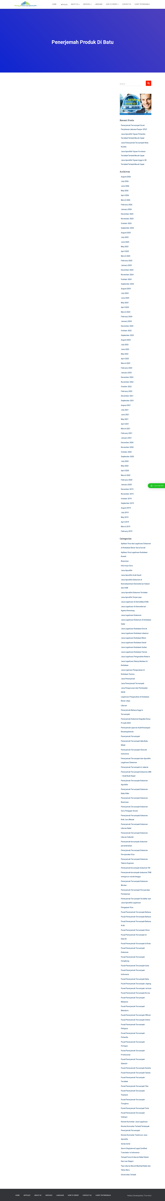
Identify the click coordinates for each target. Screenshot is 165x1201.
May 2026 (124, 191)
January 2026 (126, 209)
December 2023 (127, 326)
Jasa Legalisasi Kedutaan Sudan (134, 647)
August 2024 (126, 289)
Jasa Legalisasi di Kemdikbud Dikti (135, 602)
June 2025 (125, 242)
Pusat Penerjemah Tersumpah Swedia (136, 1068)
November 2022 (127, 382)
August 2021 (126, 405)
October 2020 (126, 452)
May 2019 (124, 517)
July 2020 (125, 461)
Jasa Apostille (126, 570)
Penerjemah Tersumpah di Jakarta (134, 767)
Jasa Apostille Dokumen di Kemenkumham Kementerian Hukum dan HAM (135, 584)
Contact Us (126, 4)
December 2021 (127, 396)
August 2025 (126, 233)
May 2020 (124, 466)
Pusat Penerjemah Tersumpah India (135, 966)
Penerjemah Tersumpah (130, 736)
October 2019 (126, 499)
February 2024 (126, 317)
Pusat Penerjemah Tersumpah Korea (135, 993)
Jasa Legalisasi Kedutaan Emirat (134, 629)
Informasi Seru (127, 566)
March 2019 (125, 526)
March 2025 (125, 256)
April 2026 (125, 195)
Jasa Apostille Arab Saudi (131, 575)
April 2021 (125, 424)
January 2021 (126, 438)
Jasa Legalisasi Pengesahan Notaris (135, 657)
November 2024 (127, 275)
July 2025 (125, 237)
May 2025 (124, 247)
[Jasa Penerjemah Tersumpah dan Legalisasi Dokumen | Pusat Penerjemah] (25, 4)
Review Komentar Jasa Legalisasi (134, 1122)
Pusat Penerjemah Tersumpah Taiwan (136, 1073)
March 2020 (125, 475)
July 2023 (125, 345)
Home (54, 4)
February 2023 (126, 368)
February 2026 (126, 205)
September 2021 (127, 401)
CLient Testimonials (142, 4)
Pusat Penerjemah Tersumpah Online (135, 1020)
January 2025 (126, 265)
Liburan (124, 706)
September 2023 (127, 335)
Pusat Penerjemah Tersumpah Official (136, 1015)
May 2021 (124, 419)
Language (98, 4)
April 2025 (125, 251)
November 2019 (127, 494)
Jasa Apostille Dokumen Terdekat (134, 592)
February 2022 (126, 391)
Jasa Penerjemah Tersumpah (132, 683)
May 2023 (124, 354)
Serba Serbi (125, 1144)
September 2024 (127, 284)
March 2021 (125, 429)
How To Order (111, 4)
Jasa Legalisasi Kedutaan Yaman (134, 652)
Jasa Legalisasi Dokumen (131, 615)
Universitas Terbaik (128, 1175)
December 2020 (127, 442)
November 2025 (127, 219)
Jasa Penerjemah (128, 679)
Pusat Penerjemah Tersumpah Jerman (136, 988)
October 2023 (126, 331)
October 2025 (126, 223)
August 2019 (126, 508)
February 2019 (126, 531)
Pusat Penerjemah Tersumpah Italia (135, 979)
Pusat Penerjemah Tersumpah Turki (135, 1108)
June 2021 (125, 415)
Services (86, 4)
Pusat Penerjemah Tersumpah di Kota (136, 944)
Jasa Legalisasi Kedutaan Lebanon (134, 633)
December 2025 (127, 214)
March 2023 (125, 363)
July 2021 (125, 410)
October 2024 (126, 279)
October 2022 (126, 387)
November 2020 (127, 447)
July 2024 (125, 293)
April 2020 (125, 471)
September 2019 (127, 503)
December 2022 (127, 377)
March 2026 (125, 200)
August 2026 (126, 177)
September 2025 (127, 228)
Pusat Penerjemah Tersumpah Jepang (136, 984)
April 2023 (125, 359)
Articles (64, 4)
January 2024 (126, 321)
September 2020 (127, 457)
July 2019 (125, 512)
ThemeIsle (147, 1196)
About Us (74, 4)
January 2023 (126, 373)
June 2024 (125, 298)
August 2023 (126, 340)
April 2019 (125, 522)
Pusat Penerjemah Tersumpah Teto (134, 1086)
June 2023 (125, 349)
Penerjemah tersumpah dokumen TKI (135, 868)
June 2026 (125, 186)
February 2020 (126, 480)
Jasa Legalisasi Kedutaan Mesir (133, 638)
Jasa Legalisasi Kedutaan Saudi (133, 643)
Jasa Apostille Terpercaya (131, 597)
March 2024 (125, 312)
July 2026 (125, 181)
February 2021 (126, 433)
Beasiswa (125, 561)
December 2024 (127, 270)
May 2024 (124, 303)
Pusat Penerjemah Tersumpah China (135, 930)
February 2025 (126, 261)
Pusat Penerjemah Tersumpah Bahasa (136, 912)
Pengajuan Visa (127, 907)
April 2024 (125, 307)
